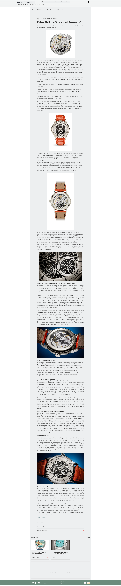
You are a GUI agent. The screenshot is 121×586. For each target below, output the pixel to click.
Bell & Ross (39, 9)
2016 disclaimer (64, 581)
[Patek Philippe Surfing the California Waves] (40, 545)
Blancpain (52, 9)
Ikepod (46, 9)
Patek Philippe (65, 9)
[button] (88, 2)
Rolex (72, 9)
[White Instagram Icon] (33, 582)
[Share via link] (47, 526)
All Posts (33, 9)
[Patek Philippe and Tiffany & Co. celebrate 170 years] (60, 545)
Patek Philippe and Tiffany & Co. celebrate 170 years (60, 553)
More (77, 9)
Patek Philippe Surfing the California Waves (39, 553)
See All (88, 537)
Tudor (58, 9)
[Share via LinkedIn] (44, 526)
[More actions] (83, 18)
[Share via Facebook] (37, 526)
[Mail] (39, 582)
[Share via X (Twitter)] (40, 526)
